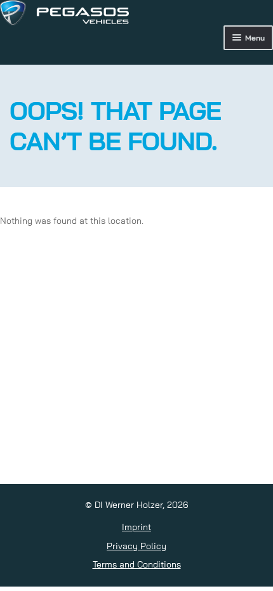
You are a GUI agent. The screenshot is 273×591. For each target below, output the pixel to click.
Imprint (136, 527)
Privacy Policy (136, 546)
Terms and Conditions (137, 564)
